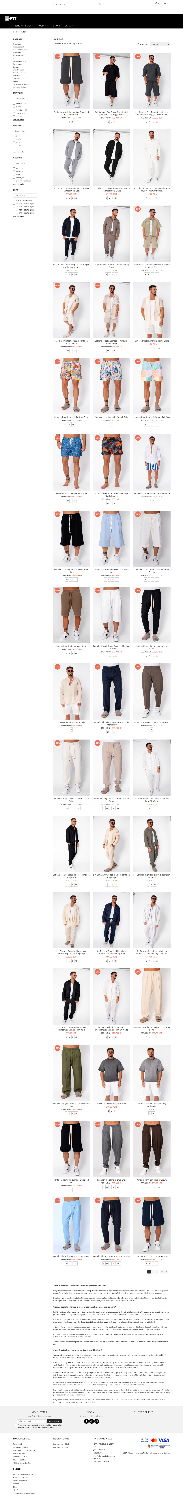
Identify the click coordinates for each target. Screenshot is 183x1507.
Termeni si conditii (20, 1447)
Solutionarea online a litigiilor (24, 1493)
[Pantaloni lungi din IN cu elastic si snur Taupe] (111, 768)
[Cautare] (100, 4)
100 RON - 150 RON (23, 203)
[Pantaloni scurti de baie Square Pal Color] (152, 386)
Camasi (16, 67)
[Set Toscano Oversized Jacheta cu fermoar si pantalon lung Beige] (71, 920)
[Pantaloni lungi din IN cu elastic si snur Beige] (71, 768)
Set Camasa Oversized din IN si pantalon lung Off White (151, 799)
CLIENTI (17, 1469)
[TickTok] (91, 1421)
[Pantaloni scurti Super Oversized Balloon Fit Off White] (111, 615)
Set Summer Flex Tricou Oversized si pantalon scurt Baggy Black (111, 113)
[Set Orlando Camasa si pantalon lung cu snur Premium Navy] (71, 234)
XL (17, 148)
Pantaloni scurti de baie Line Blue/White (152, 493)
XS (17, 136)
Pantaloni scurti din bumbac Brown (71, 646)
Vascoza (19, 113)
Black (18, 168)
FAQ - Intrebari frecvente (23, 1474)
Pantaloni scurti (19, 61)
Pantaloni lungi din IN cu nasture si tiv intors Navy (111, 723)
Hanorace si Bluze (20, 50)
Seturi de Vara (18, 55)
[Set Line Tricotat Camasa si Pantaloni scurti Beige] (111, 310)
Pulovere (16, 75)
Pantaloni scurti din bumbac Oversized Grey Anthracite (71, 113)
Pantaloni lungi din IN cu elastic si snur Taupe (111, 799)
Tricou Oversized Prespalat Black (111, 1103)
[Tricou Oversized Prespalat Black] (111, 1073)
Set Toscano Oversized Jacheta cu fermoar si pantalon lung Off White (151, 952)
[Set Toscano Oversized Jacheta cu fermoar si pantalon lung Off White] (152, 920)
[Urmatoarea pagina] (166, 1272)
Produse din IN (19, 47)
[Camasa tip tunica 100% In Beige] (71, 691)
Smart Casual (18, 70)
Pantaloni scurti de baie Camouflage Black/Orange (111, 494)
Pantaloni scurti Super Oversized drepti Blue (111, 570)
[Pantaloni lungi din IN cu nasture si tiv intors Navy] (111, 691)
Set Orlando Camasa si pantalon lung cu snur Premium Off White (152, 189)
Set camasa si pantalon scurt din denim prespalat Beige (152, 265)
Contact (16, 1484)
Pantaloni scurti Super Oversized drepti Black (71, 570)
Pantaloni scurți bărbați (64, 1362)
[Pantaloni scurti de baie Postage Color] (71, 386)
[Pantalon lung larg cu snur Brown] (152, 1149)
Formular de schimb (21, 1477)
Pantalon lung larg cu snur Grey (111, 1180)
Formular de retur (20, 1480)
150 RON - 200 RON (23, 207)
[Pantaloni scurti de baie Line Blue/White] (152, 462)
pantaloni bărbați (90, 1322)
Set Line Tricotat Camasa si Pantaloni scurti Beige (111, 342)
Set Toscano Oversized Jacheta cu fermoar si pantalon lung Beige (71, 952)
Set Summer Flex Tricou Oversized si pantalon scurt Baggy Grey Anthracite (152, 113)
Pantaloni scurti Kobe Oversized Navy (152, 1256)
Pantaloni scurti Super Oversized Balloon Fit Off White (111, 647)
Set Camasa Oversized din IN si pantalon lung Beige (111, 876)
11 (162, 1271)
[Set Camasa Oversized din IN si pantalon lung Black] (71, 844)
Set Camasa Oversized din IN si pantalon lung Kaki (151, 876)
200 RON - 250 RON (23, 210)
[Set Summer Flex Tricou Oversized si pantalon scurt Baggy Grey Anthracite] (152, 81)
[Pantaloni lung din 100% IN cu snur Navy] (111, 1225)
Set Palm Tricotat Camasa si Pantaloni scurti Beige (71, 342)
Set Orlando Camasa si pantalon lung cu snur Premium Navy (71, 265)
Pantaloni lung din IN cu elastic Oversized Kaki (71, 1104)
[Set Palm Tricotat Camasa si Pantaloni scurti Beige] (71, 310)
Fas (17, 116)
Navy (18, 174)
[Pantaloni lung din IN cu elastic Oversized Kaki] (71, 1073)
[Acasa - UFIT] (15, 18)
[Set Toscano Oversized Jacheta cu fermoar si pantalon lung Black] (71, 996)
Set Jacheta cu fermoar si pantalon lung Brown (111, 265)
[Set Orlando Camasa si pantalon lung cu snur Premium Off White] (152, 157)
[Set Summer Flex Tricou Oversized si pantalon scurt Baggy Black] (111, 81)
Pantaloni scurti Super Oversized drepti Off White (151, 570)
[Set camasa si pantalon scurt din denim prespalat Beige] (152, 234)
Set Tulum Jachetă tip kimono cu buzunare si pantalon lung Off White (111, 1028)
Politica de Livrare (20, 1457)
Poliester (19, 110)
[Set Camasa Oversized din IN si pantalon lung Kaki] (152, 844)
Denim (15, 81)
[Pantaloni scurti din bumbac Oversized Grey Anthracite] (71, 81)
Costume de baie (20, 87)
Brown (18, 177)
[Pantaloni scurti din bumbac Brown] (71, 615)
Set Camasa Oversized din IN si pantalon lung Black (71, 876)
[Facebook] (86, 1421)
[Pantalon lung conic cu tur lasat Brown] (152, 691)
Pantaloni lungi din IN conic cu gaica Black (151, 647)
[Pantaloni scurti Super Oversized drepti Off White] (152, 539)
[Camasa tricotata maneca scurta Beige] (152, 310)
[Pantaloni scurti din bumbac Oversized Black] (71, 1149)
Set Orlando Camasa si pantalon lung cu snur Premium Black (112, 189)
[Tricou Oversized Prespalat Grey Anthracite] (152, 1073)
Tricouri (16, 58)
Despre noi (17, 1444)
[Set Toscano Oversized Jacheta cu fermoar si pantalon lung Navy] (111, 920)
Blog (15, 1487)
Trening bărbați (61, 1382)
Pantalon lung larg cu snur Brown (152, 1180)
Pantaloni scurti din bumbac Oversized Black (71, 1181)
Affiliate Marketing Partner (23, 1463)
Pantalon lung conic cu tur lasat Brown (151, 722)
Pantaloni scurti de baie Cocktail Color (112, 417)
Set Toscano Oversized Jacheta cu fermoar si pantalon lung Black (71, 1028)
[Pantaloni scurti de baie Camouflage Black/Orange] (111, 462)
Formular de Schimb (61, 1444)
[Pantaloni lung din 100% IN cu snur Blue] (71, 1225)
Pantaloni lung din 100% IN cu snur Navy (111, 1256)
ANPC (15, 1490)
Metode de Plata (19, 1460)
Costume (16, 78)
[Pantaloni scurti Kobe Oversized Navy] (152, 1225)
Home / (16, 31)
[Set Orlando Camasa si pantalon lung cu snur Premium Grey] (71, 157)
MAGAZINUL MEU (21, 1438)
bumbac (103, 1322)
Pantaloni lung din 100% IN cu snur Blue (71, 1256)
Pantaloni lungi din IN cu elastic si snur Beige (71, 799)
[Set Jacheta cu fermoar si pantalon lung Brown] (111, 234)
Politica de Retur (19, 1453)
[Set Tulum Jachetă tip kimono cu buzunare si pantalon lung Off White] (111, 996)
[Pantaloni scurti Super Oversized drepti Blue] (111, 539)
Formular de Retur (60, 1447)
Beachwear (17, 64)
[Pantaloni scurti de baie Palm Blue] (71, 462)
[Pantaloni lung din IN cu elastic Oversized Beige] (152, 996)
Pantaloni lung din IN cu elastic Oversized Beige (152, 1028)
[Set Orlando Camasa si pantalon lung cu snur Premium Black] (111, 157)
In (16, 107)
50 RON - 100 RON (23, 200)
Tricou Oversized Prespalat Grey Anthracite (151, 1104)
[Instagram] (96, 1421)
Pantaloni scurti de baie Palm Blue (71, 493)
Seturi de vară (60, 1372)
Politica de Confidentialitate (42, 1427)
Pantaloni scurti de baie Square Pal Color (151, 417)
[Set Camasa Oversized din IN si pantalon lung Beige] (111, 844)
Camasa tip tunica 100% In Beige (71, 722)
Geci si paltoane (19, 73)
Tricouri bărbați (59, 1355)
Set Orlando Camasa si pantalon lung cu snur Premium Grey (71, 189)
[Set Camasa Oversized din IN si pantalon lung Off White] (152, 768)
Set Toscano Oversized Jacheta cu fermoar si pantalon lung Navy (112, 952)
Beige (18, 171)
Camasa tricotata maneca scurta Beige (152, 341)
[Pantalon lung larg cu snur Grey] (111, 1149)
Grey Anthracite (22, 181)
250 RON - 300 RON (23, 213)
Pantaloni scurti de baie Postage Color (71, 417)
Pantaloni (17, 52)
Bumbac (19, 103)
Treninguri (17, 44)
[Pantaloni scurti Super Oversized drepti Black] (71, 539)
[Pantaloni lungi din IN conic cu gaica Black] (152, 615)
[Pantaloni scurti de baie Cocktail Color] (111, 386)
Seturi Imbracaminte (21, 84)
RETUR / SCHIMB (61, 1438)
